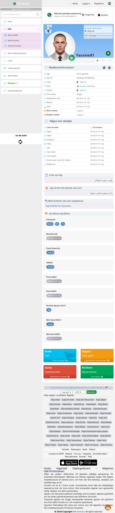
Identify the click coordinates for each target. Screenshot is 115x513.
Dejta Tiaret (101, 440)
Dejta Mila (52, 427)
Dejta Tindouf (50, 445)
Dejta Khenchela (52, 422)
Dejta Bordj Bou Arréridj (70, 409)
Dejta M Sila (80, 422)
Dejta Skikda (105, 436)
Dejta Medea (106, 422)
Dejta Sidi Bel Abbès (90, 436)
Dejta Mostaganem (65, 427)
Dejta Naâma (80, 427)
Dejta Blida (54, 409)
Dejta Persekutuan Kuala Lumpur (95, 431)
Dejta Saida (65, 436)
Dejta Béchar (79, 404)
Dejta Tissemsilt (76, 445)
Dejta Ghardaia (68, 418)
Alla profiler (13, 35)
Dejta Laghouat (67, 422)
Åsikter (92, 449)
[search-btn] (37, 14)
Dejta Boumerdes (100, 409)
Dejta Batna (67, 404)
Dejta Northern (93, 427)
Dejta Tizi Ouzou (91, 445)
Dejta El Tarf (55, 418)
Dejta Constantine (65, 413)
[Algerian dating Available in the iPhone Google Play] (88, 461)
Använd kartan (14, 46)
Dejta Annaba (55, 404)
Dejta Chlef (50, 413)
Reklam (68, 454)
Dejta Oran (105, 427)
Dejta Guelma (81, 418)
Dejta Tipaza (63, 445)
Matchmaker (13, 40)
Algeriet (83, 82)
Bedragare (76, 449)
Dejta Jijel (103, 418)
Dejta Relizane (52, 436)
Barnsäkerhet (71, 456)
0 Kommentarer (105, 35)
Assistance (108, 507)
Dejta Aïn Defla (68, 400)
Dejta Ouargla (55, 431)
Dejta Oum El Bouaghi (71, 431)
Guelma (83, 86)
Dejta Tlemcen (106, 445)
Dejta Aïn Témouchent (85, 400)
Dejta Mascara (93, 422)
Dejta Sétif (76, 436)
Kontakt (82, 456)
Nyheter (65, 449)
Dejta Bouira (86, 409)
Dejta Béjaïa (91, 404)
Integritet (87, 454)
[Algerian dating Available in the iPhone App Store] (69, 461)
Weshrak (22, 3)
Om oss (77, 454)
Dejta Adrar (55, 400)
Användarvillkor (100, 454)
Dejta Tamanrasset (74, 440)
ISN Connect (78, 511)
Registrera (99, 3)
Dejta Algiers (101, 400)
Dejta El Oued (105, 413)
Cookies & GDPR (56, 454)
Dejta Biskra (103, 404)
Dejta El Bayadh (91, 413)
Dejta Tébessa (89, 440)
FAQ (90, 456)
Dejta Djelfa (78, 413)
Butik (85, 449)
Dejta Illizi (93, 418)
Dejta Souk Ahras (57, 440)
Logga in (86, 3)
